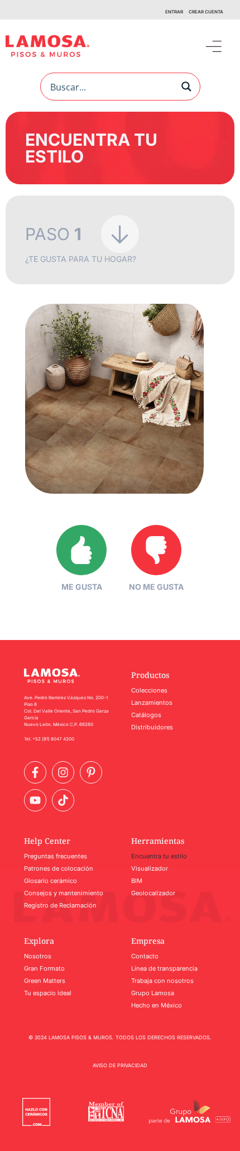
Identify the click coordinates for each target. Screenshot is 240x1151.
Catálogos (146, 715)
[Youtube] (35, 800)
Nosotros (37, 956)
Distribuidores (152, 727)
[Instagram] (63, 772)
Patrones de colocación (58, 868)
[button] (213, 46)
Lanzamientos (151, 702)
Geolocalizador (153, 893)
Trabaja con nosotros (162, 981)
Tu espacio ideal (47, 993)
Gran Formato (44, 968)
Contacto (145, 956)
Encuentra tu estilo (159, 856)
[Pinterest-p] (91, 772)
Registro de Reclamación (60, 905)
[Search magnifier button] (186, 87)
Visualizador (149, 868)
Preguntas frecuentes (55, 856)
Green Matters (44, 981)
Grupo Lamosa (152, 993)
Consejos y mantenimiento (63, 893)
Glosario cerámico (50, 881)
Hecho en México (156, 1005)
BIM (136, 881)
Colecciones (149, 690)
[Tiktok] (63, 800)
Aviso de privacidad (120, 1065)
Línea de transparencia (164, 968)
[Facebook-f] (35, 772)
